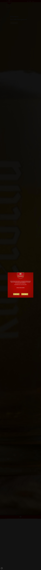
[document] (20, 285)
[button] (2, 568)
